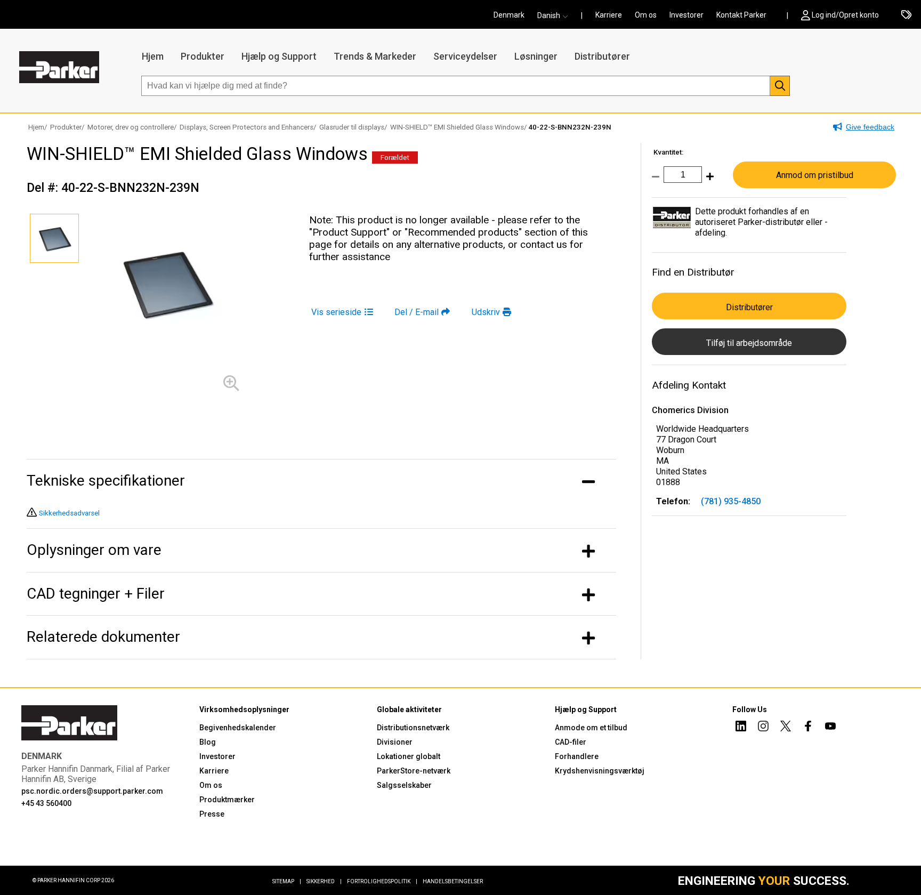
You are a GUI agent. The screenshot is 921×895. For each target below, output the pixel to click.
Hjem (153, 56)
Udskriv (486, 312)
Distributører (602, 56)
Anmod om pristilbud (814, 175)
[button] (556, 15)
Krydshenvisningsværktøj (599, 771)
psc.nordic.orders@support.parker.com (92, 791)
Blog (207, 742)
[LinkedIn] (740, 727)
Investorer (686, 15)
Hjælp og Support (279, 56)
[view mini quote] (906, 15)
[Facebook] (808, 727)
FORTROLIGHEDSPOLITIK (382, 881)
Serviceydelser (465, 56)
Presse (211, 814)
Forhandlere (577, 756)
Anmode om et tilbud (591, 727)
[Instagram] (763, 727)
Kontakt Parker (741, 15)
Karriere (608, 15)
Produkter (202, 56)
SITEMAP (286, 881)
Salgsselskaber (404, 785)
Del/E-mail (416, 312)
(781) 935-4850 (731, 501)
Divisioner (395, 742)
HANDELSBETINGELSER (453, 881)
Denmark (509, 15)
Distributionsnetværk (413, 727)
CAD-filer (570, 742)
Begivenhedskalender (237, 727)
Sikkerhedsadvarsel (69, 513)
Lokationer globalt (408, 756)
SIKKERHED (324, 881)
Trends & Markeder (375, 56)
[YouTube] (830, 727)
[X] (785, 727)
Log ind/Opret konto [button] (845, 15)
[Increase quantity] (708, 182)
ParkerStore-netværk (413, 771)
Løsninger (536, 56)
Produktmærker (227, 799)
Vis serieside (336, 312)
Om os (646, 15)
